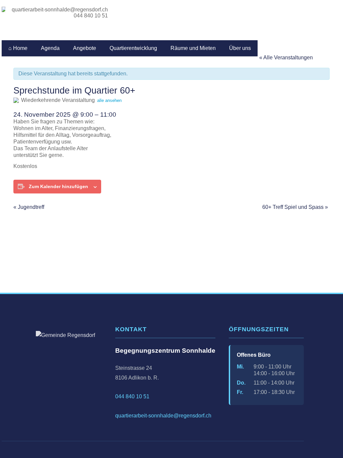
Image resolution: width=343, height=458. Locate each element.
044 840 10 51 (90, 15)
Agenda (50, 48)
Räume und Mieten (193, 48)
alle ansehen (109, 100)
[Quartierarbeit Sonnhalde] (4, 9)
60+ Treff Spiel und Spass (295, 207)
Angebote (84, 48)
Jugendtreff (28, 207)
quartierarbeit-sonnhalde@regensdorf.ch (60, 9)
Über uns (240, 48)
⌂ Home (17, 48)
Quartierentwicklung (133, 48)
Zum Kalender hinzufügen (58, 186)
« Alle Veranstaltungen (286, 57)
